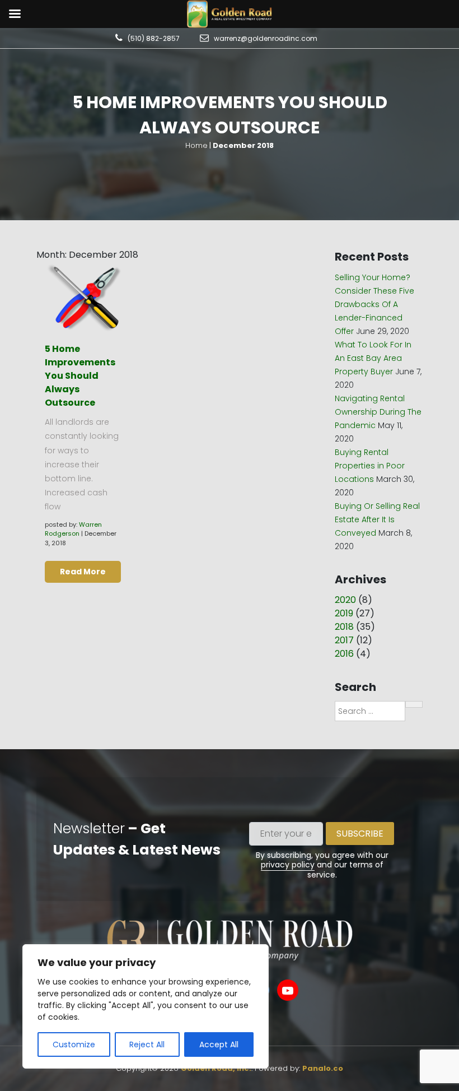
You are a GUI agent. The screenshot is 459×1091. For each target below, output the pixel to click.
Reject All (147, 1044)
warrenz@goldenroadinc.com (265, 38)
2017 (344, 640)
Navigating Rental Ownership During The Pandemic (378, 412)
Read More (83, 571)
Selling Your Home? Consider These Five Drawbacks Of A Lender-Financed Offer (374, 304)
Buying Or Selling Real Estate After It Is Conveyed (377, 519)
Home (196, 145)
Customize (74, 1044)
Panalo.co (322, 1068)
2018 (344, 626)
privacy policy (288, 864)
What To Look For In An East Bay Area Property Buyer (373, 358)
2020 (345, 599)
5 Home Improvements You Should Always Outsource (80, 375)
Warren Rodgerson (73, 529)
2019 (344, 613)
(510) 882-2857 (154, 38)
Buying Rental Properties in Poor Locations (370, 466)
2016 (344, 653)
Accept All (218, 1044)
